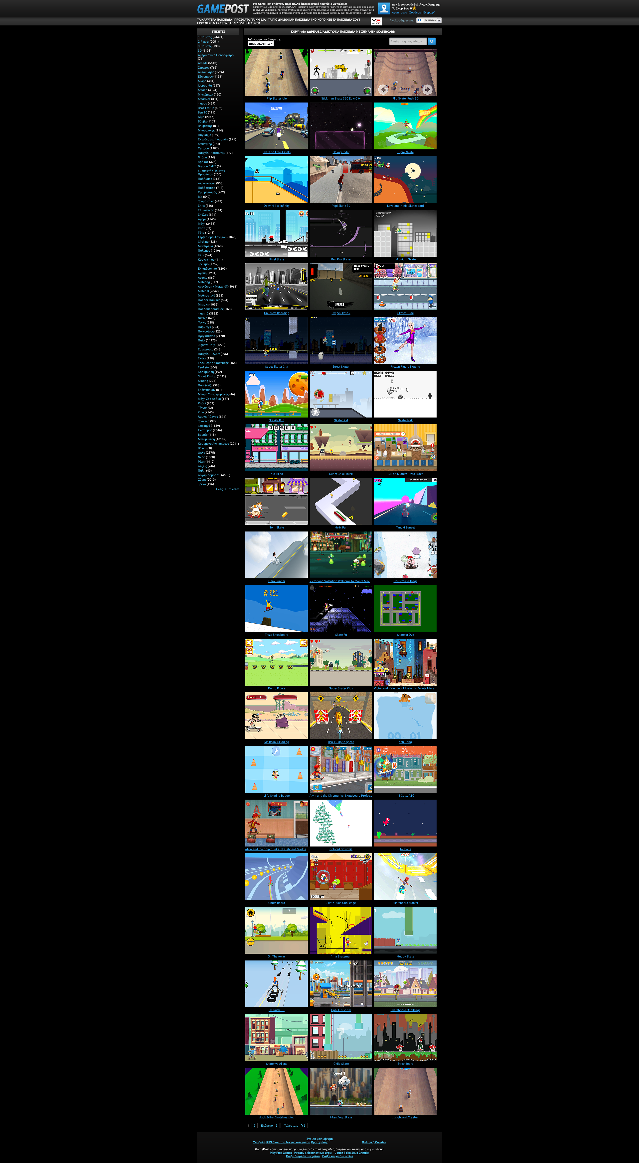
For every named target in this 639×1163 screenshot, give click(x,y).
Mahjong (204, 282)
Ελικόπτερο (206, 210)
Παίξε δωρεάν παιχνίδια (303, 1156)
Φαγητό (203, 313)
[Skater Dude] (405, 287)
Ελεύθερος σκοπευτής (213, 363)
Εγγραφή (429, 12)
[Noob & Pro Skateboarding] (276, 1091)
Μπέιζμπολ (205, 94)
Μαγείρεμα (205, 246)
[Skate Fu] (341, 608)
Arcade (202, 63)
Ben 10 (202, 112)
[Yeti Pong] (405, 716)
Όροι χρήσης (319, 1142)
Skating (203, 381)
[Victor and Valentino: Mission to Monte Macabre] (405, 662)
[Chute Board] (276, 876)
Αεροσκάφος (206, 183)
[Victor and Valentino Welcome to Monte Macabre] (341, 555)
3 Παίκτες (205, 46)
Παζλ (201, 340)
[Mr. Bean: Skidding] (276, 716)
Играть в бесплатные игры (313, 1153)
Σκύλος (203, 214)
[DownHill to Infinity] (276, 179)
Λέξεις (202, 466)
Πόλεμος (204, 250)
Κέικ (201, 255)
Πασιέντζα (205, 385)
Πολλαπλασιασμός (211, 309)
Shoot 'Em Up (207, 376)
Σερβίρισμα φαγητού (212, 237)
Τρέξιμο (203, 264)
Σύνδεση (415, 12)
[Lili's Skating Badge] (276, 769)
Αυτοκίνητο (206, 72)
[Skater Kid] (341, 394)
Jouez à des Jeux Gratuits (352, 1153)
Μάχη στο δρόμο (209, 399)
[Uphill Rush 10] (341, 984)
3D (200, 50)
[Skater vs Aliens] (276, 1037)
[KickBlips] (276, 447)
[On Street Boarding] (276, 287)
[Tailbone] (405, 823)
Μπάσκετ (204, 99)
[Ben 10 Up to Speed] (341, 716)
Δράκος (203, 162)
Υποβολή (259, 1142)
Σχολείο (203, 367)
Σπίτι (201, 206)
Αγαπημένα (399, 12)
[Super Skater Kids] (341, 662)
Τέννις (202, 408)
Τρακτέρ (203, 421)
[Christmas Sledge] (405, 555)
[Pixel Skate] (276, 233)
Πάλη (201, 470)
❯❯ (295, 1125)
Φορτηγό (204, 425)
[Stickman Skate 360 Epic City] (341, 72)
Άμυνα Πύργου (208, 417)
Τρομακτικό (206, 201)
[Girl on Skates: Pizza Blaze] (405, 447)
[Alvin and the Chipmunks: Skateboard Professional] (341, 769)
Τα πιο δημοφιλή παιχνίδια (289, 19)
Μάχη (201, 223)
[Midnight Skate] (405, 233)
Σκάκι (202, 358)
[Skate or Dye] (405, 608)
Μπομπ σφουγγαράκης (213, 394)
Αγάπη (202, 273)
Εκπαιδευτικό (207, 268)
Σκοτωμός (205, 430)
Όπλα (201, 452)
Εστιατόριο (205, 349)
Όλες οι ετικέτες (227, 489)
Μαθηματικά (206, 295)
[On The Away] (276, 930)
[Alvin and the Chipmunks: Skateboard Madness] (276, 823)
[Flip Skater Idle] (276, 72)
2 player (203, 41)
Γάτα (201, 232)
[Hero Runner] (276, 555)
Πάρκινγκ (204, 327)
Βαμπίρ (203, 434)
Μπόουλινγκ (206, 130)
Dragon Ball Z (207, 166)
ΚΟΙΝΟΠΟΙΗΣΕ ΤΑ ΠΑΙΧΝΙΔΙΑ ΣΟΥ (335, 19)
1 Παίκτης (205, 37)
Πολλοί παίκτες (209, 300)
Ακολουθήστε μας (402, 20)
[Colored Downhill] (341, 823)
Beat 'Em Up (206, 108)
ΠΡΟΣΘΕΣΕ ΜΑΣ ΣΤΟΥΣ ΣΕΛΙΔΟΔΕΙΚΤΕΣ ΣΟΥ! (228, 23)
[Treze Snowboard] (276, 608)
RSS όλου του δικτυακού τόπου (288, 1142)
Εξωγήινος (205, 76)
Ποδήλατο (205, 179)
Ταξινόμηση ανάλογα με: (264, 39)
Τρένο (202, 484)
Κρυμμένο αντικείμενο (213, 443)
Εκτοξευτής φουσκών (213, 139)
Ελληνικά (430, 20)
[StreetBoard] (405, 1037)
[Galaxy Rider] (341, 126)
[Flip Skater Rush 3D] (405, 72)
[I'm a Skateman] (341, 930)
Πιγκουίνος (206, 331)
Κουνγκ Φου (206, 259)
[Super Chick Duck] (341, 447)
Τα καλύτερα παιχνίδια (214, 19)
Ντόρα (202, 157)
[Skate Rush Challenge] (341, 876)
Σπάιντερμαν (206, 390)
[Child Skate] (341, 1037)
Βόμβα (202, 121)
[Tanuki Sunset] (405, 501)
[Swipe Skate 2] (341, 287)
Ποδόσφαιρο (206, 188)
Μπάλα (202, 90)
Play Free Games (281, 1153)
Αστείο (202, 277)
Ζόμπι (202, 479)
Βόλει (202, 448)
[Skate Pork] (405, 394)
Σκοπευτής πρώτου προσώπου (211, 172)
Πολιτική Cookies (374, 1142)
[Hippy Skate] (405, 126)
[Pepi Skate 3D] (341, 179)
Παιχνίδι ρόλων (209, 354)
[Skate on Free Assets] (276, 126)
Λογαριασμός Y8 (209, 475)
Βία (200, 197)
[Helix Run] (341, 501)
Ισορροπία (205, 85)
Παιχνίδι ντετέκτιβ (211, 153)
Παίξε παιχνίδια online (337, 1156)
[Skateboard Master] (405, 876)
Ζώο (201, 412)
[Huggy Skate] (405, 930)
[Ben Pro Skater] (341, 233)
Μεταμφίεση (206, 439)
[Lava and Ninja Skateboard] (405, 179)
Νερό (201, 457)
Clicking (203, 241)
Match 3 (203, 291)
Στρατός (203, 67)
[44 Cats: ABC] (405, 769)
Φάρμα (202, 103)
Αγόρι (202, 219)
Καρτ (201, 228)
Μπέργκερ (205, 144)
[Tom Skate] (276, 501)
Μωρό (202, 81)
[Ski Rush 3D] (276, 984)
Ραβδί (202, 403)
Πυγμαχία (204, 135)
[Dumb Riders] (276, 662)
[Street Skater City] (276, 340)
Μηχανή (203, 304)
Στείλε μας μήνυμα (320, 1139)
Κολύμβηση (206, 372)
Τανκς (202, 322)
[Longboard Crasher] (405, 1091)
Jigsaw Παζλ (207, 345)
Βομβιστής (205, 126)
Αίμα (201, 117)
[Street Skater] (341, 340)
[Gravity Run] (276, 394)
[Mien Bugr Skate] (341, 1091)
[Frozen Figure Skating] (405, 340)
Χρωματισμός (207, 192)
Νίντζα (202, 318)
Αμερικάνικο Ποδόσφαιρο (216, 55)
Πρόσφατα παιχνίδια (250, 19)
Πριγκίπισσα (206, 336)
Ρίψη (201, 461)
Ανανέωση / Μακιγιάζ (213, 286)
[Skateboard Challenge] (405, 984)
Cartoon (203, 148)
